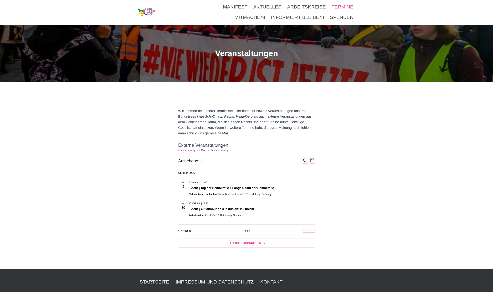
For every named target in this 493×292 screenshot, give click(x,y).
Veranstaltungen (188, 150)
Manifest (235, 6)
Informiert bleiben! (297, 17)
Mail (225, 133)
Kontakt (271, 281)
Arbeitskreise (306, 6)
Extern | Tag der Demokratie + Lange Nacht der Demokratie (231, 188)
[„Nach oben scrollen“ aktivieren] (485, 284)
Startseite (154, 281)
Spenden (341, 17)
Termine (342, 6)
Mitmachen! (250, 17)
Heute (246, 230)
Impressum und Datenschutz (215, 281)
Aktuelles (267, 6)
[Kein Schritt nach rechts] (146, 12)
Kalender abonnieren (244, 243)
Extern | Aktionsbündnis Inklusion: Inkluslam (221, 209)
